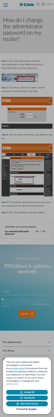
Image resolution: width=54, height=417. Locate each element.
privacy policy (18, 368)
